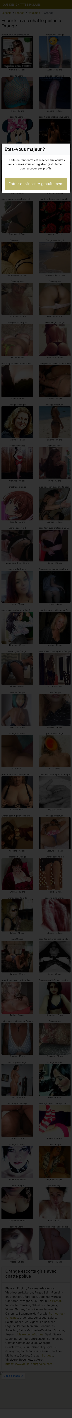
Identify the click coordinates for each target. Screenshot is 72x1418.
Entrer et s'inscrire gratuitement (36, 184)
